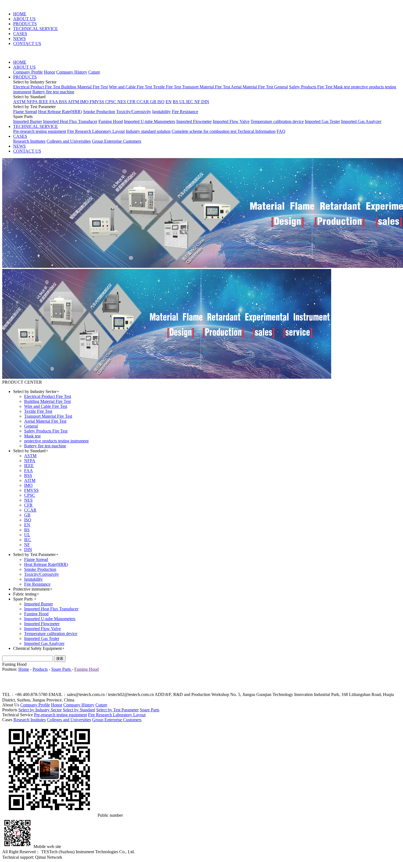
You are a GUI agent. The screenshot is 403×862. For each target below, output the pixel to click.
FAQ (281, 131)
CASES (20, 33)
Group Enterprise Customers (116, 141)
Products (40, 669)
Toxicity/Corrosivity (133, 111)
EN (169, 101)
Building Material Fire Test (84, 87)
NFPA (33, 101)
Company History (71, 72)
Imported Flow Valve (231, 121)
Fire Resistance (185, 111)
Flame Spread (25, 111)
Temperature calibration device (277, 121)
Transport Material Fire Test (206, 87)
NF (197, 101)
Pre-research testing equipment (39, 131)
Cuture (94, 72)
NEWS (19, 38)
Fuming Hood (110, 121)
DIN (205, 101)
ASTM (20, 101)
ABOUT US (24, 18)
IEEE (44, 101)
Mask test (342, 87)
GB (153, 101)
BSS (63, 101)
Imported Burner (27, 121)
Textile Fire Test (167, 87)
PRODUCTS (25, 23)
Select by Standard (79, 709)
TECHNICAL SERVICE (35, 28)
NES (122, 101)
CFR (132, 101)
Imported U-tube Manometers (149, 121)
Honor (49, 72)
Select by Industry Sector (40, 709)
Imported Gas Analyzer (361, 121)
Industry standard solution (148, 131)
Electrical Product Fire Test (37, 87)
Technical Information (256, 131)
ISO (160, 101)
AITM (74, 101)
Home (23, 669)
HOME (19, 14)
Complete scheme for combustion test (204, 131)
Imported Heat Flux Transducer (70, 121)
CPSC (111, 101)
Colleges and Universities (69, 141)
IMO (85, 101)
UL (182, 101)
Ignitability (161, 111)
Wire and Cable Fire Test (131, 87)
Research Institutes (29, 141)
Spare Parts (61, 669)
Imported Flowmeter (194, 121)
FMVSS (97, 101)
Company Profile (28, 72)
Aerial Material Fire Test (252, 87)
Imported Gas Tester (322, 121)
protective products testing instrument (56, 441)
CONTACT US (27, 43)
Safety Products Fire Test (311, 87)
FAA (54, 101)
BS (176, 101)
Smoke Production (99, 111)
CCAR (143, 101)
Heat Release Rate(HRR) (60, 111)
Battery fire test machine (53, 91)
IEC (190, 101)
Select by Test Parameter (117, 709)
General (281, 87)
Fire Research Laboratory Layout (96, 131)
